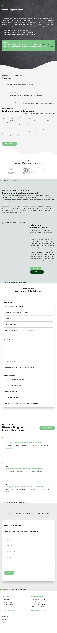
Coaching (4, 613)
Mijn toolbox (5, 616)
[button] (3, 170)
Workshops (4, 619)
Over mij (4, 622)
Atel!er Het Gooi (46, 44)
